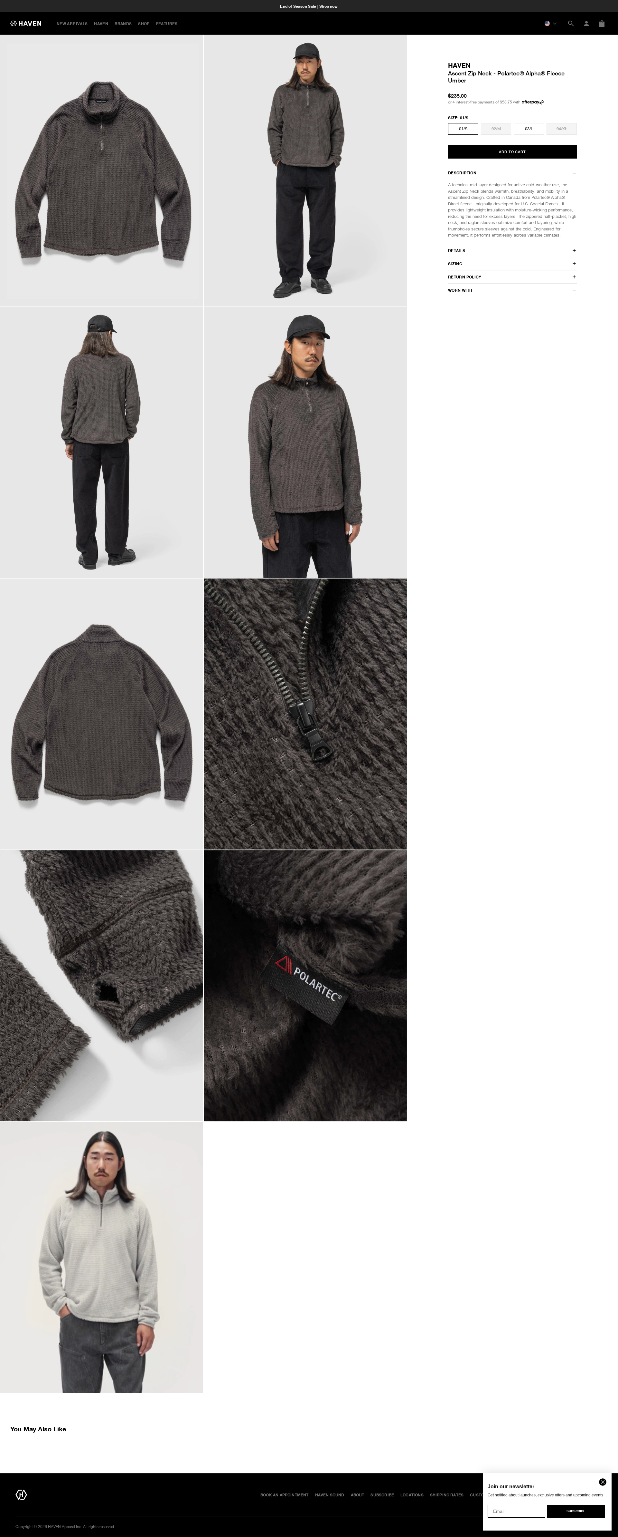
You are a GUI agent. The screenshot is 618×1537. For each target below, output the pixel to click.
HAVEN (101, 23)
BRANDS (123, 23)
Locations (412, 1494)
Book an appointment (284, 1494)
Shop (143, 23)
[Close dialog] (603, 1482)
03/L (529, 128)
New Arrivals (72, 23)
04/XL (562, 128)
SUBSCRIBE (575, 1511)
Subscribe (382, 1494)
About (357, 1494)
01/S (463, 128)
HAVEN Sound (329, 1494)
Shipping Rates (447, 1494)
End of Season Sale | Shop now (309, 6)
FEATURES (167, 23)
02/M (496, 128)
